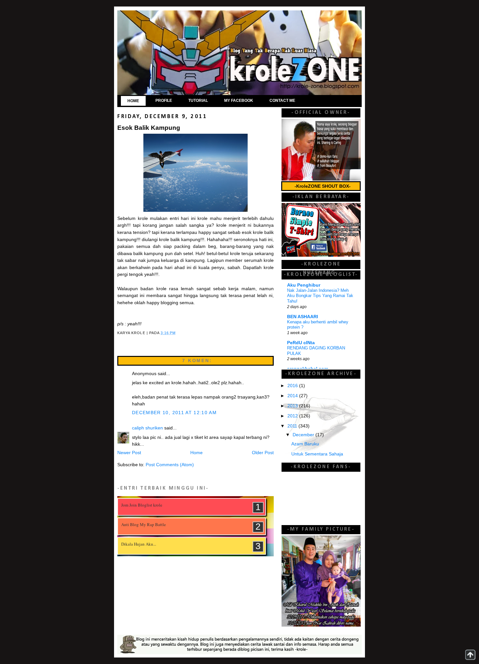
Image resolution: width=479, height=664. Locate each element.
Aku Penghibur (303, 285)
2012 (293, 415)
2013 (293, 405)
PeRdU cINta (301, 342)
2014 (293, 395)
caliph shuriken (147, 428)
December (304, 434)
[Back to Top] (470, 654)
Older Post (263, 452)
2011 (292, 426)
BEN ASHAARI (302, 316)
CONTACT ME (282, 100)
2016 (293, 385)
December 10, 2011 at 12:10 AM (174, 412)
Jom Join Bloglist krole (141, 505)
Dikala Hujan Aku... (138, 544)
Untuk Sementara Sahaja (317, 454)
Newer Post (129, 452)
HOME (133, 101)
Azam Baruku (305, 443)
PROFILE (163, 100)
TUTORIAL (198, 100)
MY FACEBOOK (238, 100)
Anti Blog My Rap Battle (143, 524)
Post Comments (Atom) (170, 464)
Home (196, 452)
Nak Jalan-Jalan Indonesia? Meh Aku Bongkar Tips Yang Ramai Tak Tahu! (320, 296)
